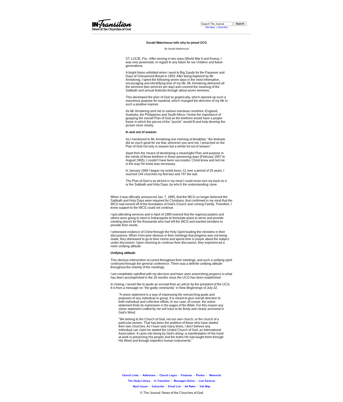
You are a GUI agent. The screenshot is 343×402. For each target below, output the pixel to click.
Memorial (215, 375)
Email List (174, 386)
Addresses (149, 375)
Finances (186, 375)
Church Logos (168, 375)
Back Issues (140, 386)
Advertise (223, 27)
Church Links (130, 375)
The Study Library (139, 380)
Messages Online (184, 380)
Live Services (207, 380)
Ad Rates (190, 386)
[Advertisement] (171, 9)
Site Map (210, 27)
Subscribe (158, 386)
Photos (200, 375)
